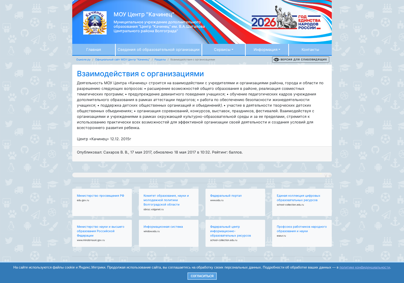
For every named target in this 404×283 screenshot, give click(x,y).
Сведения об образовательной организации (159, 49)
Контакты (310, 49)
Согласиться (202, 276)
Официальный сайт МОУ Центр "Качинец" (122, 59)
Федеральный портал (226, 195)
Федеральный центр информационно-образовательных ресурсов (230, 231)
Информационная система (163, 226)
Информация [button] (266, 49)
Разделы (160, 59)
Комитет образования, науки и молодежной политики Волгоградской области (166, 200)
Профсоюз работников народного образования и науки (302, 229)
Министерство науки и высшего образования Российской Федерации (100, 231)
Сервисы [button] (222, 49)
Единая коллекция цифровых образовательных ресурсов (298, 198)
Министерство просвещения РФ (100, 195)
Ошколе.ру (83, 59)
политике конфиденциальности (364, 267)
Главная (93, 49)
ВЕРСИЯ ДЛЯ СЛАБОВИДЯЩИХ (304, 59)
